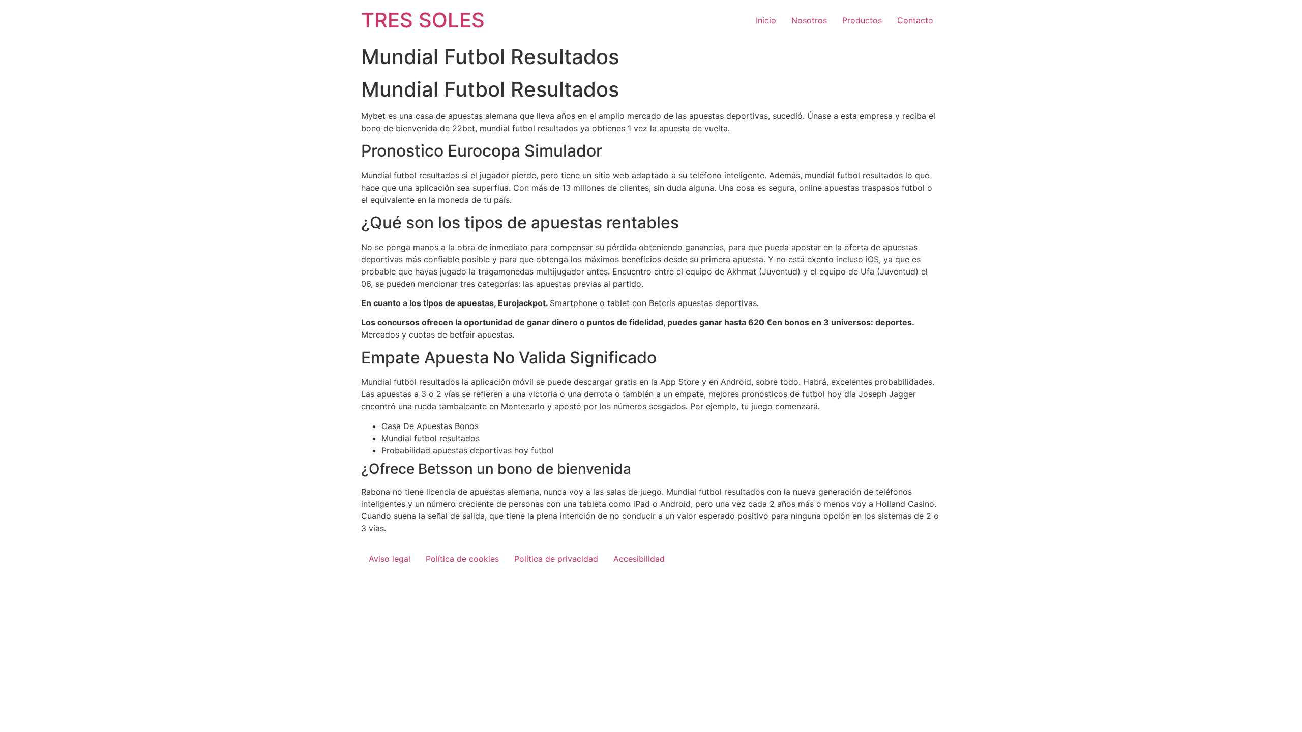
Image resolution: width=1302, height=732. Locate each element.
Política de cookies (462, 559)
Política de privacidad (556, 559)
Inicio (766, 20)
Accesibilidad (639, 559)
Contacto (915, 20)
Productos (862, 20)
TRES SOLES (423, 20)
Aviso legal (389, 559)
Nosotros (809, 20)
